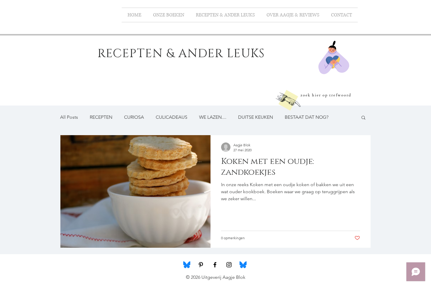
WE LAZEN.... (212, 117)
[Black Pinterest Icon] (200, 264)
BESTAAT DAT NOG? (306, 117)
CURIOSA (134, 117)
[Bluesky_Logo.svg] (186, 264)
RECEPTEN (101, 117)
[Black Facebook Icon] (214, 264)
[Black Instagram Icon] (229, 264)
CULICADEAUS (171, 117)
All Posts (69, 117)
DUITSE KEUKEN (255, 117)
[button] (363, 118)
